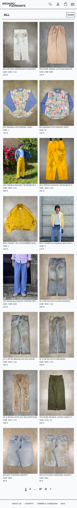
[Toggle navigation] (72, 4)
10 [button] (40, 489)
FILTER (71, 15)
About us (16, 504)
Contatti (29, 504)
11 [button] (46, 489)
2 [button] (30, 489)
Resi (63, 504)
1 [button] (26, 489)
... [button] (35, 489)
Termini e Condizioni (47, 504)
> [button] (50, 489)
